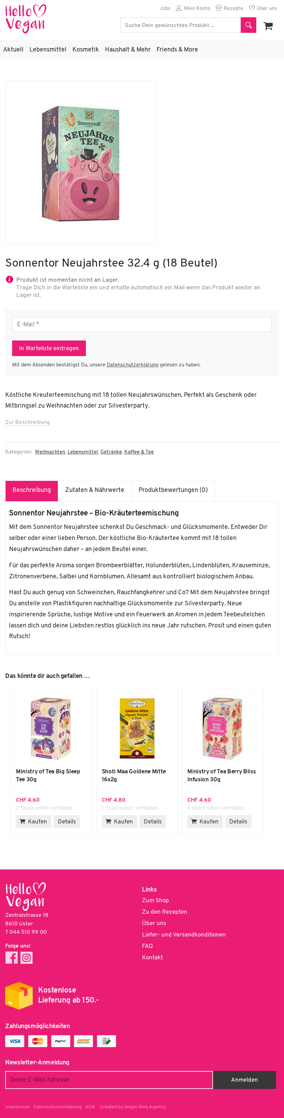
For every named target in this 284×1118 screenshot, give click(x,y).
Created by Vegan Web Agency (133, 1107)
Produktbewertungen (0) (173, 490)
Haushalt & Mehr (128, 50)
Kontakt (152, 958)
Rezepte (233, 8)
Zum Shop (155, 901)
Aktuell (13, 50)
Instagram (26, 957)
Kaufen (37, 822)
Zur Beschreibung (27, 422)
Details (67, 822)
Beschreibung (31, 490)
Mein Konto (197, 8)
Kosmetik (85, 50)
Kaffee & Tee (139, 452)
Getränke (111, 452)
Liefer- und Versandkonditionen (184, 935)
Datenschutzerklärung (132, 365)
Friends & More (177, 50)
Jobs (165, 8)
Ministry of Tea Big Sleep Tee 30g (51, 728)
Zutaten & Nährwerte (94, 490)
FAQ (147, 946)
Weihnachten (50, 452)
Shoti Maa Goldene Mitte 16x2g (137, 728)
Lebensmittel (47, 50)
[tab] (32, 491)
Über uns (267, 8)
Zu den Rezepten (164, 912)
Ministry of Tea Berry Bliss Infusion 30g (223, 728)
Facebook (11, 957)
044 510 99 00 (28, 932)
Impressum (17, 1107)
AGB (90, 1107)
